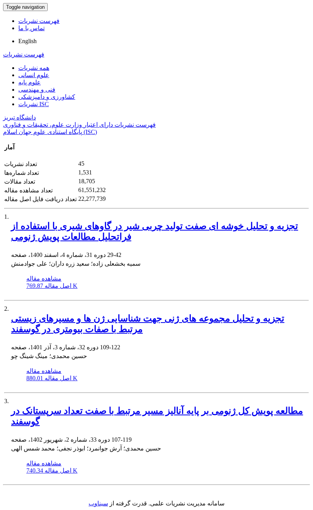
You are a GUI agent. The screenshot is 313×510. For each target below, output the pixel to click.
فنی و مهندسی (36, 89)
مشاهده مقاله (43, 278)
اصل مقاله (51, 285)
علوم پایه (29, 82)
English (27, 41)
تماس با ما (31, 28)
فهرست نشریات (39, 21)
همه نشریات (33, 68)
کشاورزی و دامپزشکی (46, 97)
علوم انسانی (33, 75)
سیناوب (98, 503)
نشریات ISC (33, 104)
